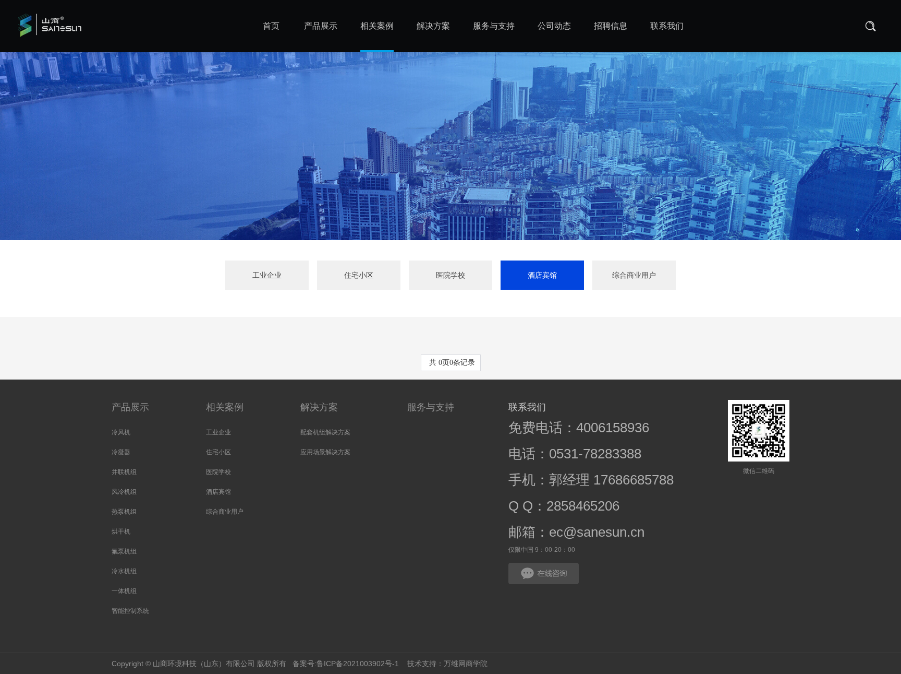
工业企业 (267, 275)
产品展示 (130, 407)
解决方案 (319, 407)
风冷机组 (124, 491)
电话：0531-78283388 (574, 454)
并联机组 (124, 472)
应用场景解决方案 (325, 452)
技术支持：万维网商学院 (447, 663)
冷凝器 (121, 452)
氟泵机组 (124, 551)
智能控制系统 (130, 610)
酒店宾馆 (542, 275)
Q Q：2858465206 (563, 506)
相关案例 (224, 407)
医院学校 (450, 275)
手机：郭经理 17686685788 (591, 480)
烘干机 (121, 531)
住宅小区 (358, 275)
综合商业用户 (634, 275)
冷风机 (121, 432)
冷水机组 (124, 571)
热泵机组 (124, 511)
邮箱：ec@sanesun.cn (576, 532)
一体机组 (124, 591)
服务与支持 (430, 407)
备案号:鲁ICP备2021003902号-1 (344, 663)
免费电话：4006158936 (578, 427)
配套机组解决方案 (325, 432)
